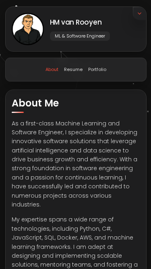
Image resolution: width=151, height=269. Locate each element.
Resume (73, 69)
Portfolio (97, 69)
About (51, 69)
